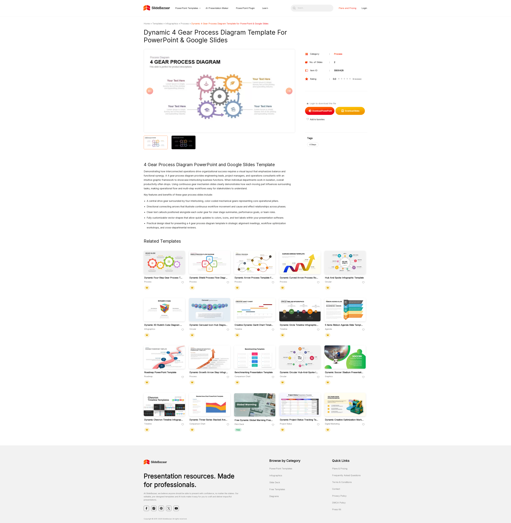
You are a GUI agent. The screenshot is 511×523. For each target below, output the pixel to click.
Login (364, 8)
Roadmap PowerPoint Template (160, 372)
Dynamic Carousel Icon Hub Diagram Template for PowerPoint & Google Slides (208, 325)
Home (147, 23)
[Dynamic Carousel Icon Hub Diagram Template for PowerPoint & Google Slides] (209, 309)
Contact (336, 489)
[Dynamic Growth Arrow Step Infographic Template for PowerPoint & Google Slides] (209, 357)
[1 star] (339, 79)
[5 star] (350, 79)
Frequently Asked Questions (346, 475)
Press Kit (336, 509)
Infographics (171, 23)
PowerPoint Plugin (245, 8)
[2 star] (342, 79)
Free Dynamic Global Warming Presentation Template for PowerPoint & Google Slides (254, 420)
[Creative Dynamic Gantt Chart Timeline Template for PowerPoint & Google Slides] (254, 309)
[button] (181, 91)
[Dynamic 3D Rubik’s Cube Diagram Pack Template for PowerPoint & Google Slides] (164, 309)
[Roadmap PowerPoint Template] (164, 357)
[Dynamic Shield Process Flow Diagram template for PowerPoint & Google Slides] (209, 262)
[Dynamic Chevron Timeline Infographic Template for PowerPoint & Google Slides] (164, 404)
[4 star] (347, 79)
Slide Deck (274, 482)
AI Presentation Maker (217, 8)
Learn (265, 8)
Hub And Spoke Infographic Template (344, 277)
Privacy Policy (339, 496)
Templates (157, 23)
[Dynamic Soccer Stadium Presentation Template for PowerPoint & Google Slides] (345, 357)
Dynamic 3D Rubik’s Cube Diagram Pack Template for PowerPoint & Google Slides (163, 325)
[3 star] (344, 79)
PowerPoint (322, 111)
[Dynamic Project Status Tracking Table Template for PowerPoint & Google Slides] (300, 404)
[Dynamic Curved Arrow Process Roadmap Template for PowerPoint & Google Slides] (300, 262)
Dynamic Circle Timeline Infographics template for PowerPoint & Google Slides (299, 325)
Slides (352, 111)
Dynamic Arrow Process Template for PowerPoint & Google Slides (254, 277)
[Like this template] (183, 282)
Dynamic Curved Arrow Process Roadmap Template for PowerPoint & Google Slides (299, 277)
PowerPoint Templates (186, 8)
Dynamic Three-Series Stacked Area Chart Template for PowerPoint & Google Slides (208, 420)
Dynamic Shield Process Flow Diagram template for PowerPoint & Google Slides (208, 277)
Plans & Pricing (339, 468)
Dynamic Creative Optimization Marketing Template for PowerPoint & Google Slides (344, 420)
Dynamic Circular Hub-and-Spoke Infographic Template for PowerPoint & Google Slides (299, 372)
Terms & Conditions (342, 482)
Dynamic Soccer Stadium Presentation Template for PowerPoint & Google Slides (344, 372)
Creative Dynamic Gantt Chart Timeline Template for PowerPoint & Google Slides (254, 325)
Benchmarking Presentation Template (254, 372)
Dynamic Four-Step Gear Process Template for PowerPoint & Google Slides (163, 277)
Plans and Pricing (347, 8)
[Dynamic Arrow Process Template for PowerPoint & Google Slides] (254, 262)
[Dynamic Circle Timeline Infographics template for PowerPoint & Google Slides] (300, 309)
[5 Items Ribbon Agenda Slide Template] (345, 309)
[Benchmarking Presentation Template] (254, 357)
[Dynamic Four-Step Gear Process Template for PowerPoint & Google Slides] (164, 262)
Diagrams (274, 496)
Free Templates (277, 489)
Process (185, 23)
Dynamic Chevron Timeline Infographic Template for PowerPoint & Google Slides (163, 420)
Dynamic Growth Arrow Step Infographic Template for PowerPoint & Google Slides (208, 372)
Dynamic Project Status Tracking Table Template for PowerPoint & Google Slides (299, 420)
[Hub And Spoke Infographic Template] (345, 262)
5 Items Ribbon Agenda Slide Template (344, 325)
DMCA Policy (339, 502)
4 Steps (312, 144)
